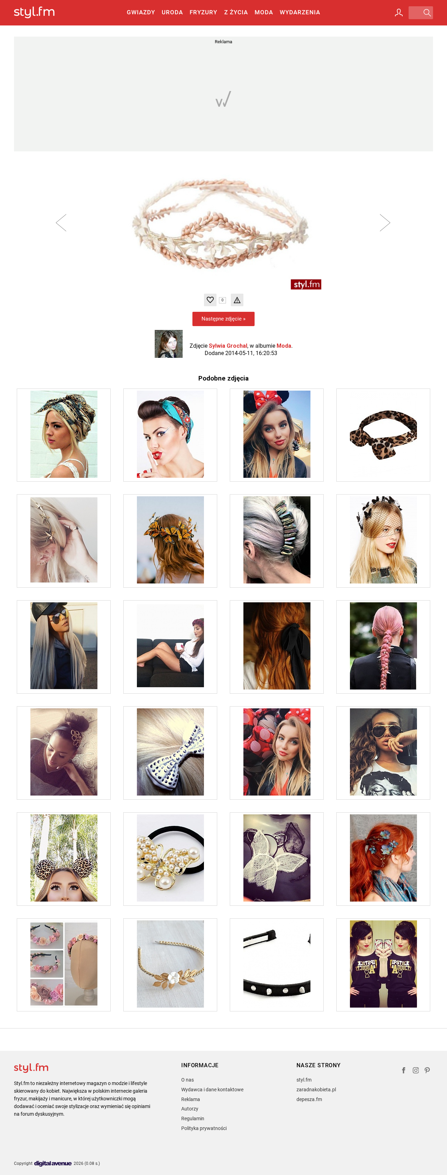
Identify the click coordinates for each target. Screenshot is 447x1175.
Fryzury (203, 12)
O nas (187, 1080)
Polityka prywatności (204, 1128)
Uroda (172, 12)
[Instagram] (416, 1071)
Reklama (190, 1099)
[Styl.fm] (41, 13)
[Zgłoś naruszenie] (237, 300)
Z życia (236, 12)
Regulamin (192, 1118)
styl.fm (304, 1080)
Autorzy (189, 1109)
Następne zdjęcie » (223, 319)
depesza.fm (309, 1099)
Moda (264, 12)
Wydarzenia (300, 12)
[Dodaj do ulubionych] (210, 300)
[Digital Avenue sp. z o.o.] (53, 1164)
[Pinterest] (428, 1071)
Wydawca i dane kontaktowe (212, 1089)
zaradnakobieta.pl (316, 1089)
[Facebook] (404, 1071)
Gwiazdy (141, 12)
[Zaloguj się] (399, 12)
